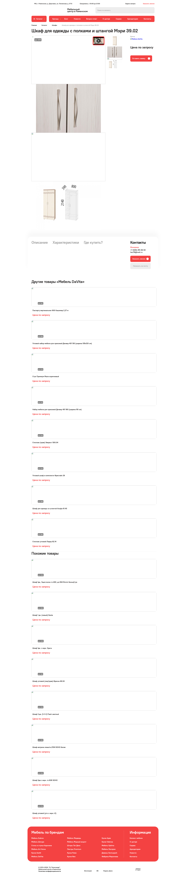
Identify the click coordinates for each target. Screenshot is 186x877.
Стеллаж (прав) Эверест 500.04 (45, 442)
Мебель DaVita (37, 856)
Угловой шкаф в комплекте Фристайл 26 (48, 475)
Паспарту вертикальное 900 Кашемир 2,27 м (50, 310)
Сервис (119, 19)
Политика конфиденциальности (49, 871)
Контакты (147, 19)
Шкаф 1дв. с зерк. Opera (42, 648)
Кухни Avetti (36, 853)
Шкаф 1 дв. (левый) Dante (42, 615)
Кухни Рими (71, 853)
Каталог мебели (136, 838)
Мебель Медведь (74, 838)
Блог (66, 19)
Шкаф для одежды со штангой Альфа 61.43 (49, 508)
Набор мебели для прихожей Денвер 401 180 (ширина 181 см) (57, 409)
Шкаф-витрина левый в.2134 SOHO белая (48, 747)
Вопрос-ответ (91, 19)
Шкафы (54, 25)
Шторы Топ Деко (73, 845)
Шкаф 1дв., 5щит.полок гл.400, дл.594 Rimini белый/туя (54, 582)
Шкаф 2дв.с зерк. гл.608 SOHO (45, 780)
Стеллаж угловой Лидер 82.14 (44, 541)
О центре (106, 19)
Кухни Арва (106, 838)
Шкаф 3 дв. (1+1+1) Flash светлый (45, 714)
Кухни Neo (71, 856)
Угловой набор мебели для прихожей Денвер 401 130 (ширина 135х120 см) (62, 343)
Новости (77, 19)
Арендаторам (132, 19)
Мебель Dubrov (37, 838)
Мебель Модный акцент (76, 842)
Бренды (55, 19)
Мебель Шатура (37, 842)
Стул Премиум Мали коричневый (45, 376)
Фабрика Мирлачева (110, 856)
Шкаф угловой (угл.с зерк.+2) (44, 813)
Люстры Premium (74, 849)
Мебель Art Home (38, 849)
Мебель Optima (108, 845)
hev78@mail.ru (136, 252)
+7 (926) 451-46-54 (138, 250)
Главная (34, 25)
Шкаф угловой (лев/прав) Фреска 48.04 (48, 681)
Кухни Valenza (107, 842)
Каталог (44, 25)
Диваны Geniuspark (109, 853)
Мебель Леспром (108, 849)
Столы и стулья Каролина (41, 845)
